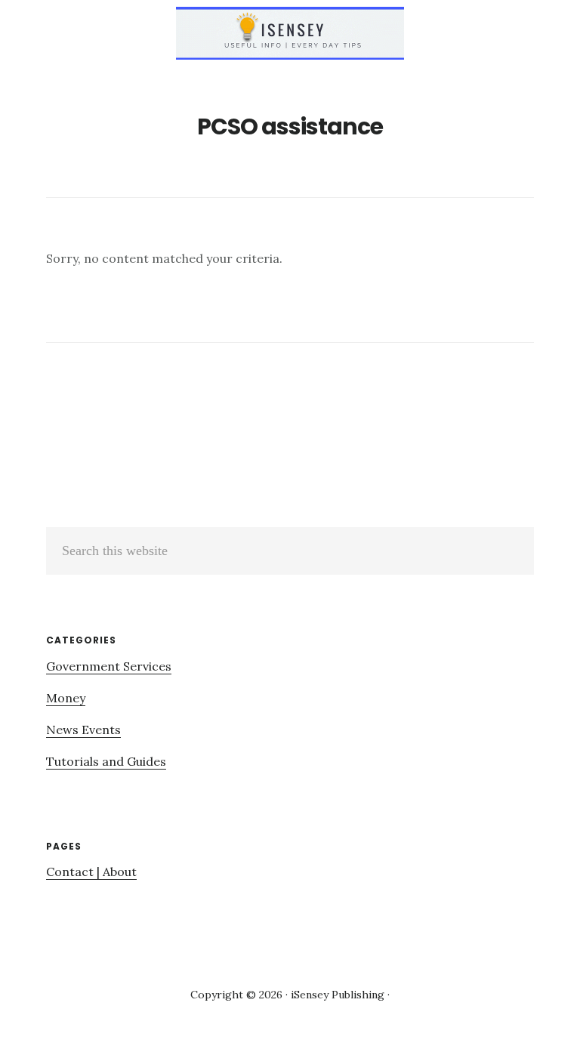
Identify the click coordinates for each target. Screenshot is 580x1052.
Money (65, 697)
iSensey (290, 33)
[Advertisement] (173, 425)
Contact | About (91, 871)
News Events (83, 729)
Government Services (108, 666)
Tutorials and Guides (106, 761)
